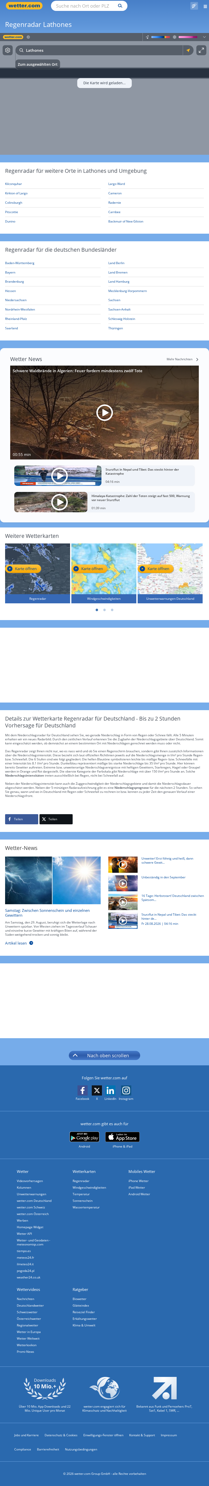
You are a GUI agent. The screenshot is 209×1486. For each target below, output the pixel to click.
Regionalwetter (27, 1325)
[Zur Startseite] (25, 5)
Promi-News (25, 1352)
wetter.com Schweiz (31, 1207)
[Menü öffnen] (203, 5)
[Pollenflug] (194, 6)
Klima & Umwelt (84, 1325)
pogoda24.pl (25, 1271)
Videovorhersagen (30, 1181)
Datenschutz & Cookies (61, 1435)
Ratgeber (80, 1289)
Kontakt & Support (142, 1435)
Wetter (23, 1171)
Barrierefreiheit (48, 1449)
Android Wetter (139, 1194)
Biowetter (79, 1299)
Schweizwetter (27, 1312)
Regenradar (81, 1181)
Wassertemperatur (86, 1207)
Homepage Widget (30, 1227)
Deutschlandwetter (30, 1305)
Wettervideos (28, 1289)
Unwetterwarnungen (31, 1194)
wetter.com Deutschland (34, 1201)
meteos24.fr (25, 1257)
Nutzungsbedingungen (81, 1449)
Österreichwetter (29, 1319)
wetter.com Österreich (33, 1214)
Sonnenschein (83, 1201)
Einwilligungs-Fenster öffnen (103, 1435)
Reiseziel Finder (84, 1312)
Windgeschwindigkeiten (89, 1187)
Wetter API (24, 1234)
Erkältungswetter (85, 1319)
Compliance (22, 1449)
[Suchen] (118, 6)
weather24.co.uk (28, 1277)
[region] (104, 94)
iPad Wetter (136, 1187)
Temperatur (81, 1194)
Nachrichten (25, 1299)
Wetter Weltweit (28, 1338)
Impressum (169, 1435)
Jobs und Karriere (26, 1435)
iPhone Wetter (138, 1181)
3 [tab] (112, 609)
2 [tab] (104, 609)
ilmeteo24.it (25, 1264)
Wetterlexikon (26, 1345)
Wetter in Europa (29, 1332)
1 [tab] (96, 609)
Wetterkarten (84, 1171)
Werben (22, 1220)
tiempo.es (24, 1251)
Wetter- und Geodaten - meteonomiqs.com (33, 1242)
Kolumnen (24, 1187)
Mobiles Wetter (141, 1171)
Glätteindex (81, 1305)
